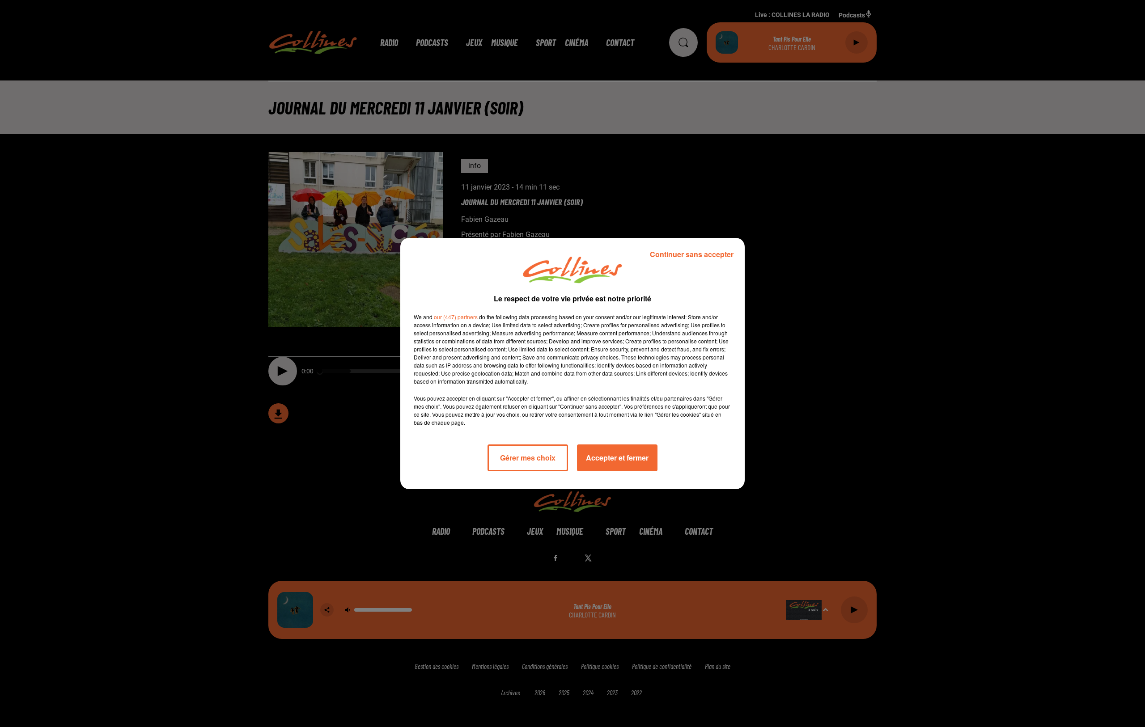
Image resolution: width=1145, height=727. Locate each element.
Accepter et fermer (617, 457)
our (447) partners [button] (456, 317)
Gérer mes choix (528, 457)
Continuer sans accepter (692, 254)
